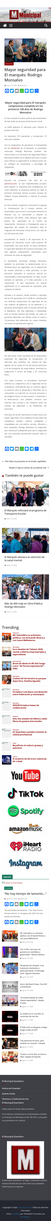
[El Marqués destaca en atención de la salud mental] (25, 529)
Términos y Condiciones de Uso (15, 1099)
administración (10, 183)
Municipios (9, 64)
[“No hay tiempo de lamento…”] (25, 882)
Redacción (23, 85)
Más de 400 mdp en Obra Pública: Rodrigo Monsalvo (23, 605)
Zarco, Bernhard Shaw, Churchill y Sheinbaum (33, 985)
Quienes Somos (8, 1093)
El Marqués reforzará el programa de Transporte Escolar (25, 512)
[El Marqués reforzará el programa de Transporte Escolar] (25, 483)
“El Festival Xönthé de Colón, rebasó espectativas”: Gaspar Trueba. (32, 1000)
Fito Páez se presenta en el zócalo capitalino (25, 461)
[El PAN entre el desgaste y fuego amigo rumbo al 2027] (10, 1030)
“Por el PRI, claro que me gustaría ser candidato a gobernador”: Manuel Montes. (32, 952)
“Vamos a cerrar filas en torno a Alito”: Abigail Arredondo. (33, 1055)
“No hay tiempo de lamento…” (25, 893)
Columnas (8, 888)
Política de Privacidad (11, 1088)
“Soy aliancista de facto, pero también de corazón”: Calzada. (32, 1041)
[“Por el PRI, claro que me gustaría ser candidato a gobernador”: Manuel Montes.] (10, 953)
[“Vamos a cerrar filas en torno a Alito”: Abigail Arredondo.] (10, 1057)
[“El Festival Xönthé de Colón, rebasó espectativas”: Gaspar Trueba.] (10, 1002)
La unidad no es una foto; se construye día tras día (32, 1015)
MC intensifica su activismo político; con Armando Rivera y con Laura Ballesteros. (32, 936)
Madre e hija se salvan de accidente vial (27, 467)
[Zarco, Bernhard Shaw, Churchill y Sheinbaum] (10, 987)
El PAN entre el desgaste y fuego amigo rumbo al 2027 (33, 1028)
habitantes (15, 148)
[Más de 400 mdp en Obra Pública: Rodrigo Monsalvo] (25, 576)
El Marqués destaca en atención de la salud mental (24, 558)
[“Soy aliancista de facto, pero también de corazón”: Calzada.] (10, 1044)
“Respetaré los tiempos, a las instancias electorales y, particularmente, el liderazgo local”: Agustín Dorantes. (32, 969)
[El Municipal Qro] (25, 9)
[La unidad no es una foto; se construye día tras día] (10, 1017)
